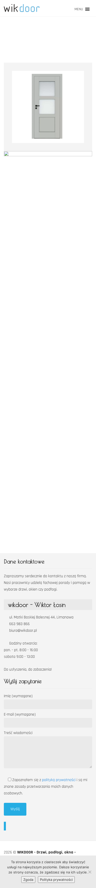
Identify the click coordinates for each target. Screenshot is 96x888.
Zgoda (28, 880)
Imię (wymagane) (18, 696)
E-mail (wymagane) (20, 714)
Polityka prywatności (56, 880)
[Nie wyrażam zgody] (89, 871)
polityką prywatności (59, 780)
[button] (78, 9)
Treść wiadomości (18, 733)
